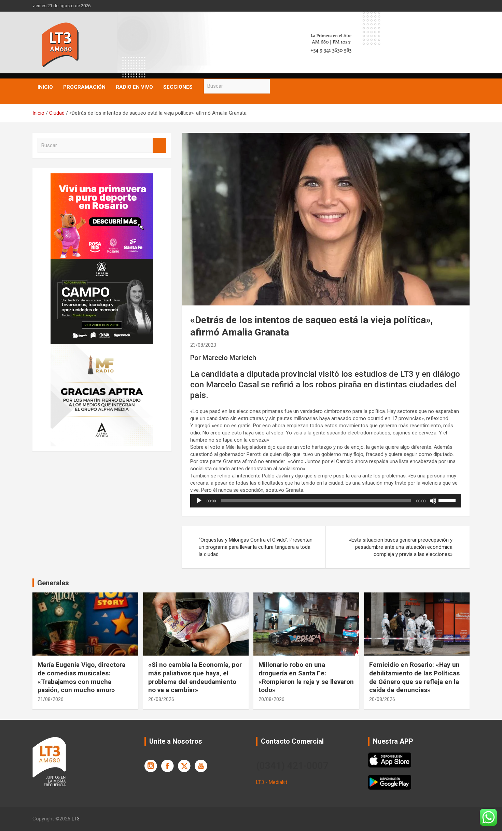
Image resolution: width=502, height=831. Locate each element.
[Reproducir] (199, 500)
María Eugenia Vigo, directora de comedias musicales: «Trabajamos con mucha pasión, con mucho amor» (81, 677)
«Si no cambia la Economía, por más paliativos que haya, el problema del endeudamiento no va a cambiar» (195, 677)
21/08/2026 (51, 699)
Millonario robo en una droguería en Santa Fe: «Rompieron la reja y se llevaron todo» (306, 677)
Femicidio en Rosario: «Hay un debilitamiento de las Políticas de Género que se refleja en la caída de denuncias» (414, 677)
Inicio (45, 87)
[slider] (448, 500)
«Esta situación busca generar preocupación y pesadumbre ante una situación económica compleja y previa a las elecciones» (400, 547)
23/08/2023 (203, 345)
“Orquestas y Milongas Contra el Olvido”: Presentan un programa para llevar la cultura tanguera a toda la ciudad (255, 547)
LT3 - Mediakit (271, 782)
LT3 (76, 819)
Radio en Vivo (134, 87)
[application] (325, 500)
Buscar (276, 86)
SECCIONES (178, 87)
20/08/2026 (161, 699)
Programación (84, 87)
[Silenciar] (433, 500)
